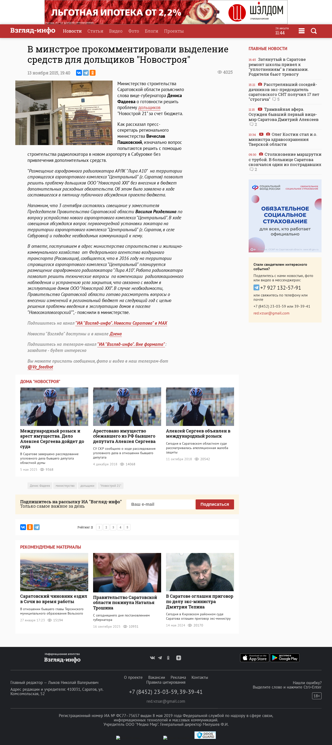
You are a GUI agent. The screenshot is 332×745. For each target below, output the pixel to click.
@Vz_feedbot (40, 367)
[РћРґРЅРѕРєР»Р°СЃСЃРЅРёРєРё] (93, 73)
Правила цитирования (165, 682)
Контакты (200, 677)
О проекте (133, 677)
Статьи (95, 31)
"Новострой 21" (110, 486)
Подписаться (215, 504)
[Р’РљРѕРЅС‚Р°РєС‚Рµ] (79, 73)
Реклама (178, 677)
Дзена (116, 334)
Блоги (151, 31)
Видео (115, 31)
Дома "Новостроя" (40, 381)
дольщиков (149, 107)
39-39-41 (302, 306)
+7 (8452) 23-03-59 (269, 306)
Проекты (174, 31)
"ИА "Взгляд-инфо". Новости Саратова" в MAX (121, 323)
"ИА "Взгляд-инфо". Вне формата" (131, 344)
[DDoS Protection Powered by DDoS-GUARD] (205, 738)
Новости (72, 31)
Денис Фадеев (40, 486)
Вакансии (156, 677)
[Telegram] (86, 73)
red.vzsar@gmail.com (271, 313)
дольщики (87, 486)
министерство (65, 486)
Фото (133, 31)
